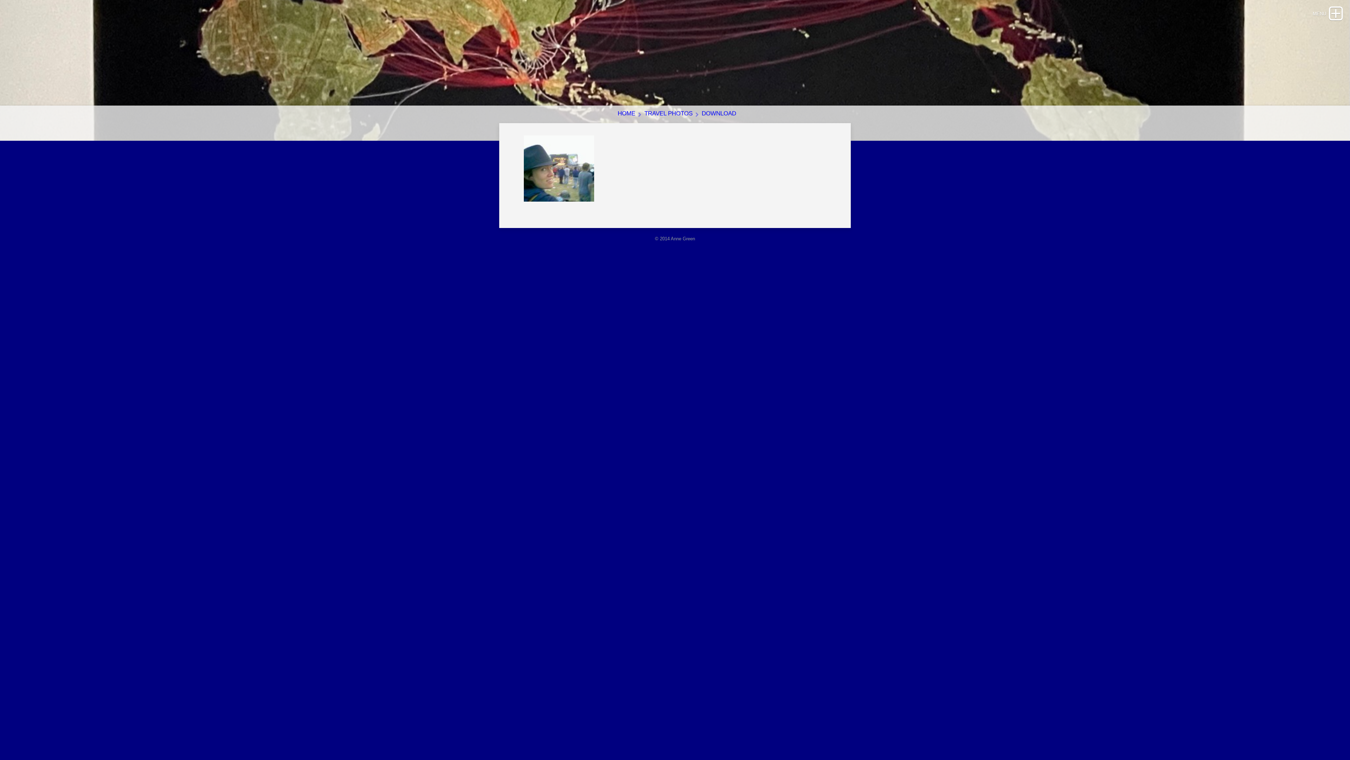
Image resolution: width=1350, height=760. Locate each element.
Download (719, 113)
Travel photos (668, 113)
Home (626, 113)
